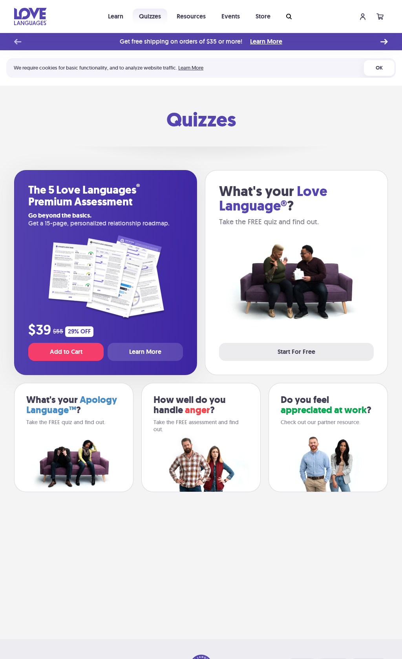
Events (230, 16)
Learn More (266, 41)
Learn (115, 16)
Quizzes (150, 16)
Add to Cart (66, 352)
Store (263, 16)
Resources (191, 16)
